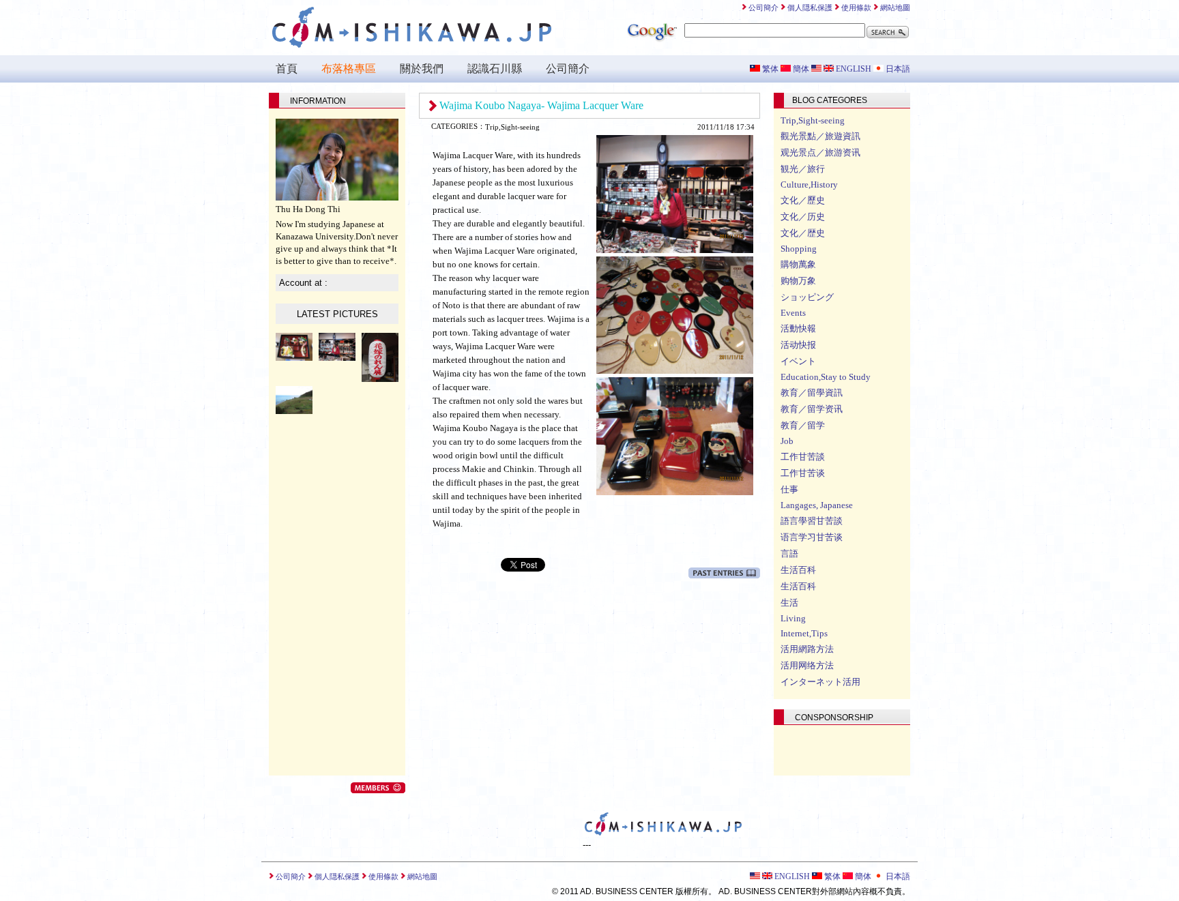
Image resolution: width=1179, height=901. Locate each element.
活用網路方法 (807, 649)
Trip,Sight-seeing (813, 120)
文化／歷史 (803, 200)
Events (793, 313)
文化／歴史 (803, 233)
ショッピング (807, 297)
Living (793, 618)
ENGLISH (852, 69)
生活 (789, 602)
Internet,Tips (804, 633)
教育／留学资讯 (812, 409)
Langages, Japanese (817, 505)
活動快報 (798, 328)
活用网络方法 (807, 665)
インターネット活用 (820, 682)
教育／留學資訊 (812, 392)
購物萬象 (798, 264)
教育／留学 (803, 425)
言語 (789, 553)
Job (787, 441)
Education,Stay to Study (826, 377)
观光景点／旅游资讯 (820, 152)
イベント (798, 361)
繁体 (769, 69)
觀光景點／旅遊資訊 (820, 136)
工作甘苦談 (803, 457)
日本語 (897, 69)
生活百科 (798, 570)
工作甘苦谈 (803, 473)
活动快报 (798, 345)
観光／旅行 (803, 169)
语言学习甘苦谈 (812, 537)
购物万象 (798, 281)
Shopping (799, 248)
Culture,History (809, 184)
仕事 (789, 489)
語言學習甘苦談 (812, 521)
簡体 (800, 69)
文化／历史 (803, 216)
